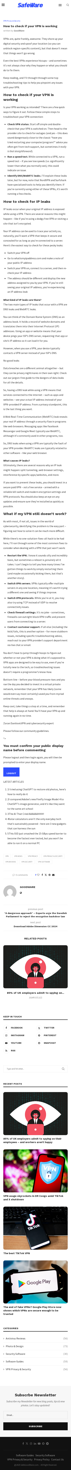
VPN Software (44, 862)
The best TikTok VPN (16, 1253)
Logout (11, 773)
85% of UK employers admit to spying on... (35, 992)
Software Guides (37, 1361)
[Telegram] (47, 1443)
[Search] (67, 5)
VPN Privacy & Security (52, 856)
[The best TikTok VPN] (35, 1228)
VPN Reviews (10, 862)
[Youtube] (39, 1443)
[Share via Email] (53, 874)
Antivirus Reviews (37, 1338)
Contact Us (57, 1459)
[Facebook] (23, 1443)
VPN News (18, 856)
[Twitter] (27, 1443)
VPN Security (26, 862)
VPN (7, 856)
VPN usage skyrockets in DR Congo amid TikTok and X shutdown (33, 1198)
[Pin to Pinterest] (50, 874)
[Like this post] (38, 874)
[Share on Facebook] (42, 874)
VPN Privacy (33, 856)
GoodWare (19, 30)
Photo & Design (37, 1346)
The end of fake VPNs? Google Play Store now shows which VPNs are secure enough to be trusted (32, 1311)
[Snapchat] (43, 1443)
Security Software (37, 1353)
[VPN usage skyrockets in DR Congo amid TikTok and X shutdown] (35, 1170)
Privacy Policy (42, 1459)
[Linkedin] (35, 1443)
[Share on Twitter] (46, 874)
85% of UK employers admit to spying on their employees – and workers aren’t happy (32, 1140)
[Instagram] (31, 1443)
